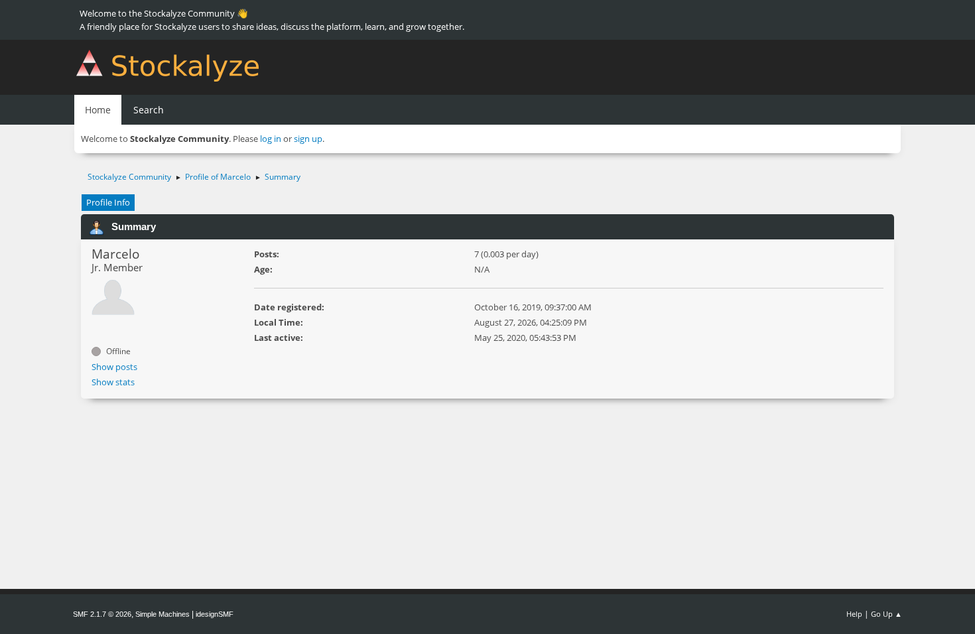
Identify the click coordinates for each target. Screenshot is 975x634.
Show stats (113, 382)
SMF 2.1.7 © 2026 (102, 614)
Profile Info (108, 202)
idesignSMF (214, 614)
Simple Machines (162, 614)
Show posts (114, 367)
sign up (308, 139)
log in (270, 139)
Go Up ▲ (886, 614)
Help (854, 614)
